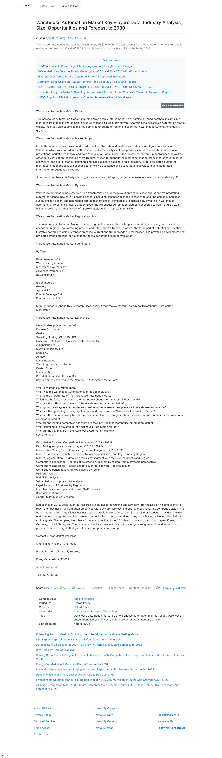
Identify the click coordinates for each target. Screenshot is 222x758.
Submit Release (70, 6)
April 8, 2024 (54, 38)
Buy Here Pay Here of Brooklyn (55, 649)
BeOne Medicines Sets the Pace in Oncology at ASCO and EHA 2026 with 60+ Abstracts (92, 71)
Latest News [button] (47, 5)
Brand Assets (42, 727)
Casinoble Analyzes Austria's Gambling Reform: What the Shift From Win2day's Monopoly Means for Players (104, 92)
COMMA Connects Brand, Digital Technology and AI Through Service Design (85, 66)
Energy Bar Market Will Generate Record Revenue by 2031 (72, 664)
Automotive (81, 611)
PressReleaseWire (168, 714)
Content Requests (140, 587)
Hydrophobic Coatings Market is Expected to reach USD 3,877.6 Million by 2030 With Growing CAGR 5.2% (102, 679)
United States (82, 607)
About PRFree (42, 708)
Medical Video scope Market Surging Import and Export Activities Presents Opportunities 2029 (95, 669)
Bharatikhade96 (76, 38)
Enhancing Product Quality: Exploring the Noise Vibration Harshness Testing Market (87, 634)
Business (95, 611)
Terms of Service (44, 721)
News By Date (104, 714)
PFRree (24, 6)
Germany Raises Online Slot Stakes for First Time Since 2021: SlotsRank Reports (87, 81)
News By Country (106, 721)
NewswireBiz (165, 721)
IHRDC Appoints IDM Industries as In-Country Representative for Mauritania (84, 97)
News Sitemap (104, 727)
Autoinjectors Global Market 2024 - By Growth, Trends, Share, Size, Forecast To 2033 (89, 644)
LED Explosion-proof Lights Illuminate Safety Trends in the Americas (78, 639)
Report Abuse (115, 587)
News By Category (107, 708)
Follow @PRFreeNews (171, 727)
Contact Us (41, 734)
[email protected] (47, 567)
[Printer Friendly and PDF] (171, 587)
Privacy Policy (42, 714)
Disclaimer (97, 587)
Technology (110, 611)
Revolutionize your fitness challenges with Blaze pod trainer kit (75, 674)
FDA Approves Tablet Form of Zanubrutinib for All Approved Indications (82, 76)
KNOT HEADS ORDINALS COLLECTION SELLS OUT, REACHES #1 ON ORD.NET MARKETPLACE (96, 86)
